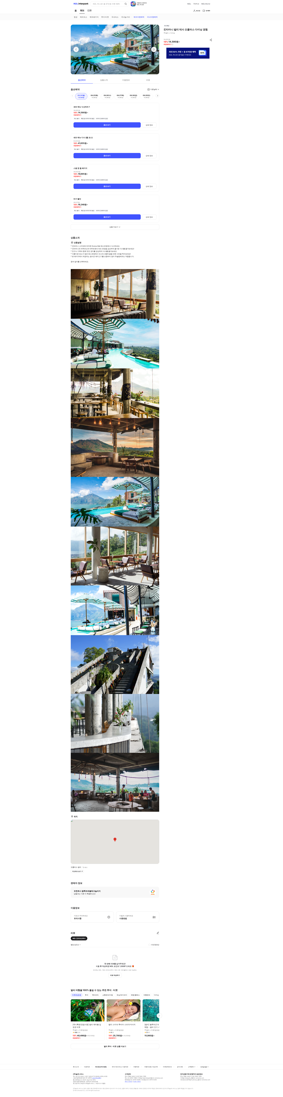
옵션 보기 (107, 125)
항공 (75, 17)
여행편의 (146, 995)
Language (203, 1067)
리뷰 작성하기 (115, 975)
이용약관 (87, 1067)
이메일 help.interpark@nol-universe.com (150, 1078)
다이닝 (156, 995)
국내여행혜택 (152, 17)
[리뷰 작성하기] (158, 933)
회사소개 (76, 1067)
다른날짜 (153, 89)
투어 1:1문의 (128, 1081)
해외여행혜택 (139, 17)
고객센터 (191, 1067)
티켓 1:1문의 (137, 1081)
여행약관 (136, 1067)
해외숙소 (83, 17)
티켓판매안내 (167, 1067)
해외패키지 (94, 17)
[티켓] (89, 10)
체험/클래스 (135, 995)
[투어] (82, 10)
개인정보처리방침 (101, 1067)
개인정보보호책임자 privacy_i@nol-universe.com (195, 1080)
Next (159, 1015)
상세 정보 (149, 125)
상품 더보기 (113, 227)
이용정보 (126, 80)
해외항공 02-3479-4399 (132, 1080)
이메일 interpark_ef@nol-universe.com (192, 1078)
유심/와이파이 (122, 995)
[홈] (75, 10)
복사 (85, 867)
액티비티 (95, 995)
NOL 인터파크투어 (79, 938)
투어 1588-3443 (130, 1076)
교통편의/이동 (107, 995)
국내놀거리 (125, 17)
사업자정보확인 (96, 1078)
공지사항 (180, 1067)
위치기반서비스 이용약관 (120, 1067)
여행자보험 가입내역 (151, 1067)
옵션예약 (82, 80)
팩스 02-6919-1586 (131, 1078)
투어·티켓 (105, 17)
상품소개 (104, 80)
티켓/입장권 (76, 995)
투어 (86, 995)
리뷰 (148, 80)
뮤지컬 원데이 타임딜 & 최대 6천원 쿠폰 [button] (108, 4)
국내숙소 (115, 17)
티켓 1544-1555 (141, 1076)
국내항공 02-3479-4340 (149, 1080)
